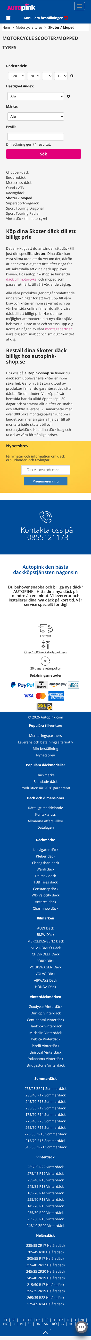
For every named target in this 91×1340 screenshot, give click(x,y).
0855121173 (46, 537)
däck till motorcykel (21, 279)
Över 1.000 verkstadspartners (45, 652)
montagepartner (58, 329)
